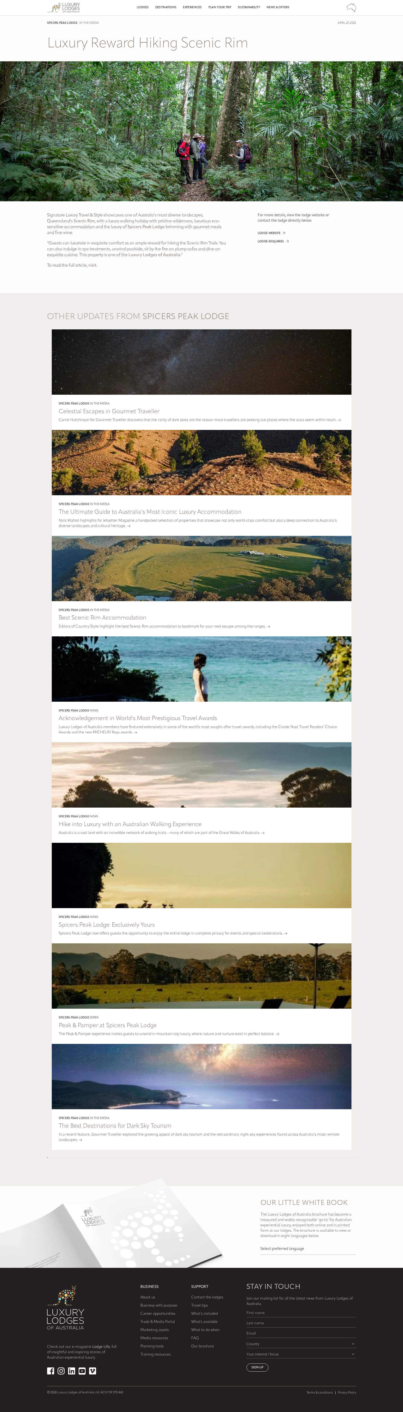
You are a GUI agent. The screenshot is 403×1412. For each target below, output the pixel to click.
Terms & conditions (320, 1392)
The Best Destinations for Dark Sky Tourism (115, 1126)
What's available (204, 1322)
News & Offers (278, 7)
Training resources (155, 1354)
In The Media (89, 23)
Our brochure (202, 1346)
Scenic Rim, (85, 221)
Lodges (143, 7)
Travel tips (199, 1305)
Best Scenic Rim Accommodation (102, 618)
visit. (92, 266)
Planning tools (152, 1346)
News (94, 710)
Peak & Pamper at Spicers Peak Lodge (108, 1025)
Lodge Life (101, 1347)
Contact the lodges (207, 1297)
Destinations (166, 7)
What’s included (204, 1314)
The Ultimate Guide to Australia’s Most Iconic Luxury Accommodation (150, 512)
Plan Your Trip (219, 7)
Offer (94, 1017)
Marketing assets (154, 1330)
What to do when (205, 1330)
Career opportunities (157, 1314)
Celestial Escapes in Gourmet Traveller (109, 412)
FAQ (195, 1338)
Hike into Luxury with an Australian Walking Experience (130, 824)
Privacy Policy (347, 1392)
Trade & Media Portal (157, 1322)
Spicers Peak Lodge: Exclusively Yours (107, 925)
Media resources (154, 1338)
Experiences (192, 7)
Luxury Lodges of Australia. (155, 255)
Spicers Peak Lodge (62, 23)
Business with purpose (158, 1305)
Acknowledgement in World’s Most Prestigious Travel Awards (138, 719)
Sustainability (249, 7)
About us (147, 1297)
